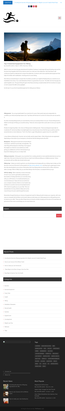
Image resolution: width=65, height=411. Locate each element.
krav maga (55, 353)
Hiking (30, 65)
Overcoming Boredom (53, 358)
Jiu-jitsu (50, 351)
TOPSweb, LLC (39, 408)
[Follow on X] (31, 6)
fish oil (49, 348)
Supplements (8, 315)
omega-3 (44, 358)
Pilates (37, 361)
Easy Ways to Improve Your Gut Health (14, 273)
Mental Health (8, 308)
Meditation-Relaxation (10, 304)
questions (49, 361)
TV (48, 363)
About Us (7, 375)
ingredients (43, 351)
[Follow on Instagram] (34, 6)
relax (55, 361)
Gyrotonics (56, 348)
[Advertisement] (32, 101)
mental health (55, 356)
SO (40, 363)
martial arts (46, 356)
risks (36, 363)
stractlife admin (10, 65)
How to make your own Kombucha (13, 265)
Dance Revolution (46, 345)
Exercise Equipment (9, 289)
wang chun (38, 366)
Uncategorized (8, 319)
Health (6, 297)
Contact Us (8, 371)
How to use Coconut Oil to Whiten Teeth (14, 262)
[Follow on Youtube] (36, 6)
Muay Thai (37, 358)
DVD (45, 348)
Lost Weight (38, 356)
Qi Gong (43, 361)
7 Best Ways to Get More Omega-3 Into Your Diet (17, 269)
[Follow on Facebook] (29, 6)
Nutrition (7, 312)
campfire (37, 345)
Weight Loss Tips (9, 323)
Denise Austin (38, 348)
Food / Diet (7, 293)
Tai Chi (44, 363)
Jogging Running (39, 353)
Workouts (7, 326)
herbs (36, 351)
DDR (54, 345)
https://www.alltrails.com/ (35, 165)
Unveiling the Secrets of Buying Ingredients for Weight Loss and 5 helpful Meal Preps (36, 2)
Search (59, 215)
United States (54, 363)
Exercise (25, 65)
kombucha (48, 353)
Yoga (6, 330)
